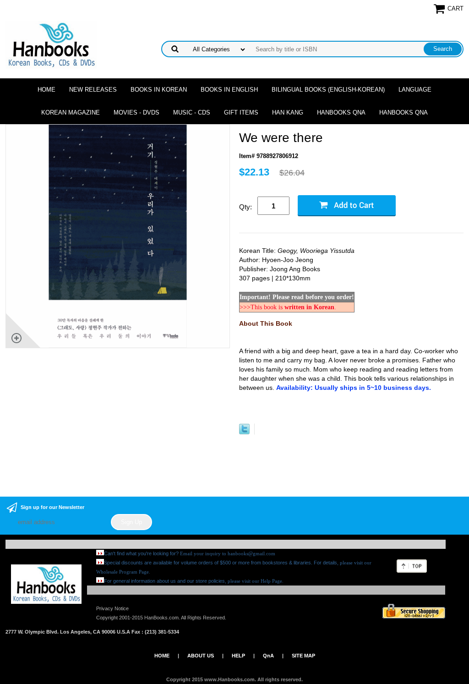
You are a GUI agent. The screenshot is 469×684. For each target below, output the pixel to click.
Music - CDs (191, 112)
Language (414, 89)
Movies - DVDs (136, 112)
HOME (161, 655)
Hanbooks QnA (341, 112)
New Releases (93, 89)
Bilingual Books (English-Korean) (328, 89)
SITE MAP (303, 655)
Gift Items (241, 112)
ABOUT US (200, 655)
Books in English (229, 89)
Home (46, 89)
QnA (268, 655)
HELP (238, 655)
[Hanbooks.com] (51, 44)
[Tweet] (244, 432)
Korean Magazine (70, 112)
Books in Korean (159, 89)
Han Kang (287, 112)
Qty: (245, 207)
